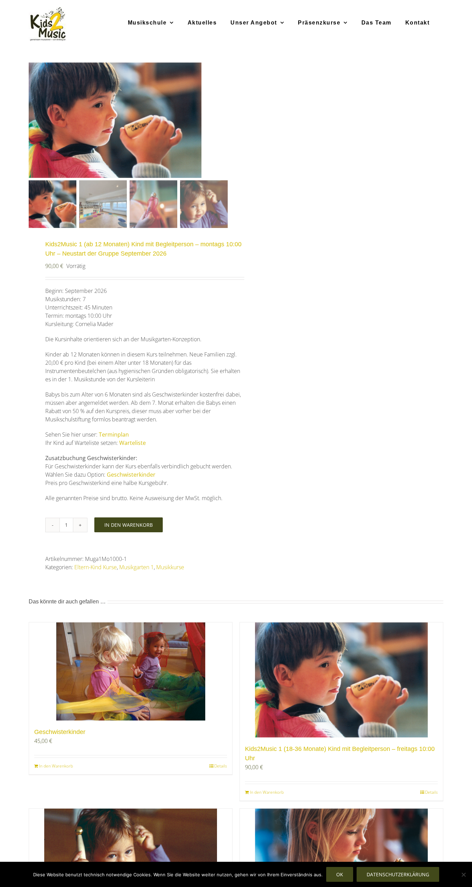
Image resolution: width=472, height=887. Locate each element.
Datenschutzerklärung (398, 874)
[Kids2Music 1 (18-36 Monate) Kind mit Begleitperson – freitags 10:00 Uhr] (341, 680)
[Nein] (463, 874)
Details (220, 766)
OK (339, 874)
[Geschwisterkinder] (130, 671)
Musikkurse (170, 567)
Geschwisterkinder (59, 731)
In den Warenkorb (128, 525)
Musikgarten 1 (136, 567)
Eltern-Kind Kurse (95, 567)
